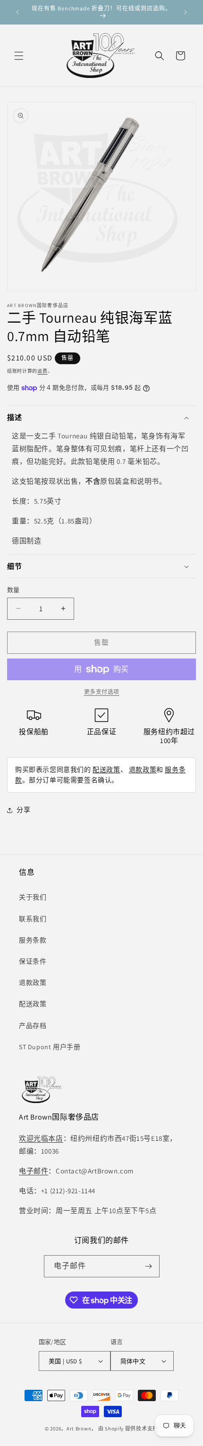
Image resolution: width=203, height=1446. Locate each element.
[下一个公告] (185, 12)
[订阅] (148, 1266)
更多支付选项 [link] (101, 691)
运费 (42, 371)
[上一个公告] (17, 12)
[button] (18, 55)
